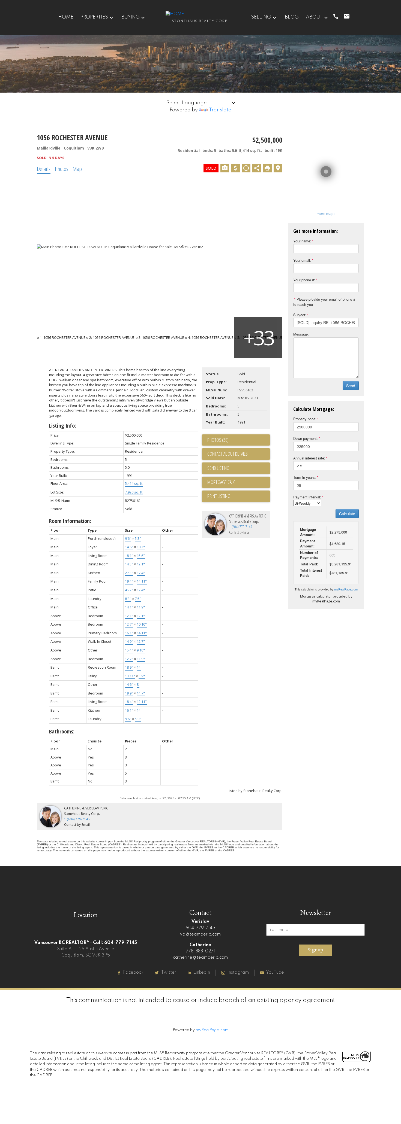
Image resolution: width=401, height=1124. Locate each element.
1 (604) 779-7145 (240, 526)
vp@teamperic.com (200, 934)
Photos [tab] (61, 169)
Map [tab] (77, 169)
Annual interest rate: (309, 458)
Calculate (347, 513)
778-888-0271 (200, 951)
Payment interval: (307, 496)
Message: (301, 334)
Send (350, 385)
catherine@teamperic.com (200, 957)
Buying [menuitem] (130, 17)
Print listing (218, 496)
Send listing (218, 468)
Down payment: (305, 438)
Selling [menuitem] (261, 17)
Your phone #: (304, 279)
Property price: (304, 418)
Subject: (299, 314)
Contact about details (227, 453)
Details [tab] (43, 169)
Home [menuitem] (65, 17)
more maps (326, 213)
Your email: (302, 260)
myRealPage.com (346, 589)
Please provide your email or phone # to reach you (324, 302)
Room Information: (70, 521)
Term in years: (304, 477)
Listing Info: (62, 425)
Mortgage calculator (238, 482)
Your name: (302, 240)
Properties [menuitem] (94, 17)
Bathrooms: (61, 731)
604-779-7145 (200, 928)
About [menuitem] (314, 17)
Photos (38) (218, 440)
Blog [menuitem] (292, 17)
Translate (220, 110)
